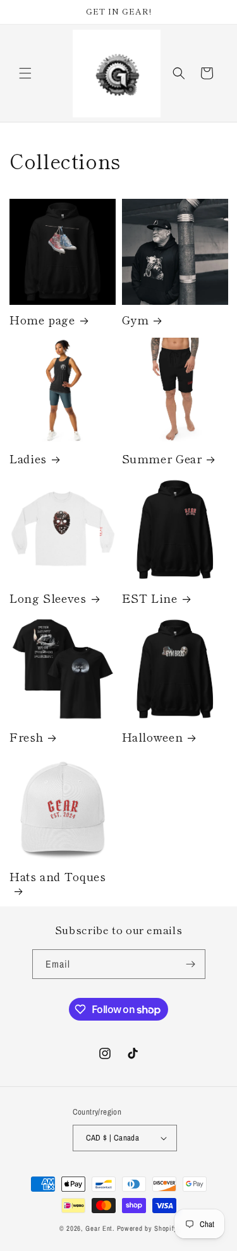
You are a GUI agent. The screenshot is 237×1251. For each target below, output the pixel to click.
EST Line (150, 598)
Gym (135, 319)
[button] (25, 73)
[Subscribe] (191, 964)
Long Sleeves (48, 598)
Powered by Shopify (147, 1228)
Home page (42, 319)
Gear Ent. (99, 1228)
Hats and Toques (57, 876)
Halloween (152, 737)
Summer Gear (162, 458)
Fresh (26, 737)
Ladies (28, 458)
